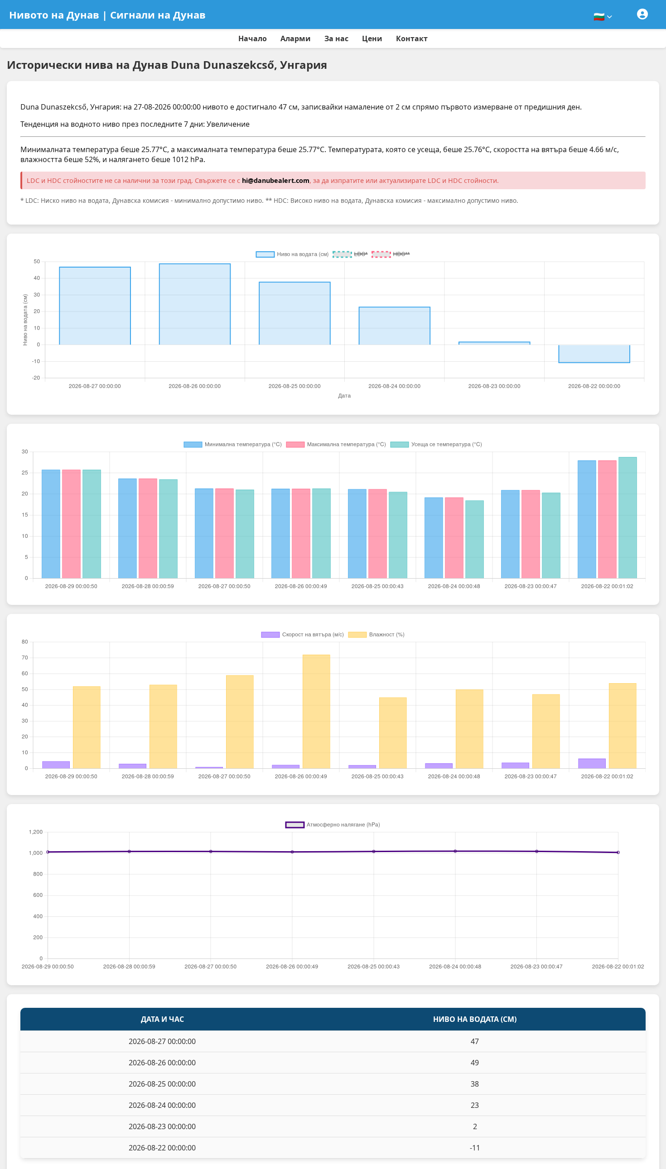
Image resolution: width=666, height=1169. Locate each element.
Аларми (295, 38)
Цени (372, 38)
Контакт (412, 38)
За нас (336, 38)
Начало (252, 38)
